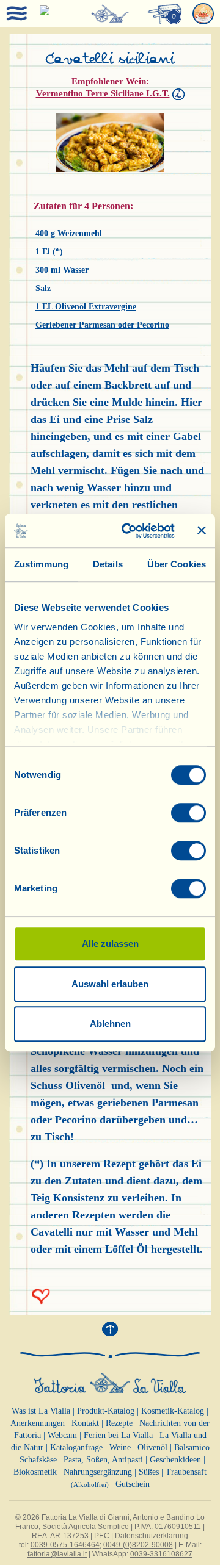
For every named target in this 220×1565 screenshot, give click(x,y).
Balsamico (192, 1447)
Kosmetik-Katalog (172, 1411)
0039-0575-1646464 (65, 1545)
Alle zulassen (110, 943)
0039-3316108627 (161, 1554)
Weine (120, 1447)
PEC (101, 1535)
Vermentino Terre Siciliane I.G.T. (103, 93)
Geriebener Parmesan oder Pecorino (102, 324)
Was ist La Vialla (41, 1411)
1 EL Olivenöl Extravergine (85, 306)
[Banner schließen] (201, 531)
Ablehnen (110, 1023)
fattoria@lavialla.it (57, 1554)
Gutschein (133, 1484)
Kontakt (85, 1423)
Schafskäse (38, 1459)
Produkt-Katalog (105, 1411)
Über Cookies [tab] (176, 564)
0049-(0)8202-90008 (138, 1545)
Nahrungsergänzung (98, 1472)
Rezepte (119, 1423)
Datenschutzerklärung (151, 1535)
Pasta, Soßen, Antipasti (103, 1459)
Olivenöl (152, 1447)
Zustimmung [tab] (41, 564)
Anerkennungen (37, 1423)
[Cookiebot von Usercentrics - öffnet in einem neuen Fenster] (129, 531)
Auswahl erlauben (110, 984)
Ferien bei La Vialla (118, 1435)
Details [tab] (108, 564)
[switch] (188, 812)
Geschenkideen (175, 1459)
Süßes (149, 1472)
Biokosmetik (35, 1472)
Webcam (62, 1435)
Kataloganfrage (76, 1447)
